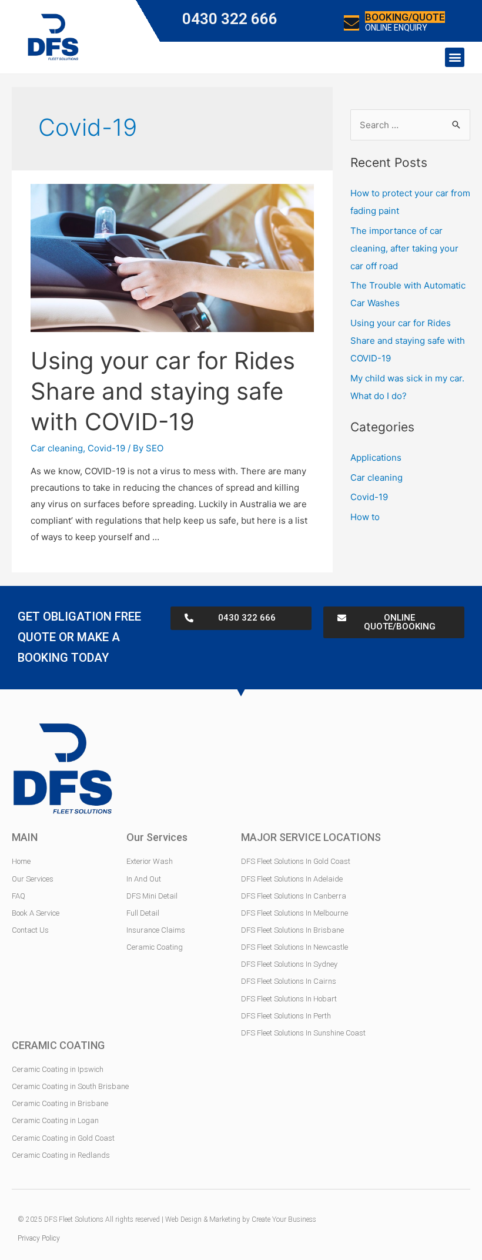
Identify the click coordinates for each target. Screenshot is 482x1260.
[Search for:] (410, 124)
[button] (454, 57)
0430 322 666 (229, 19)
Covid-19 (106, 448)
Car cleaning (57, 448)
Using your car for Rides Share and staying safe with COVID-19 (163, 391)
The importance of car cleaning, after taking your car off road (404, 248)
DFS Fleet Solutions (73, 1219)
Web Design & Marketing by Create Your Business (240, 1219)
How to (365, 516)
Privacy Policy (39, 1238)
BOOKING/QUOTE (405, 17)
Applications (375, 457)
